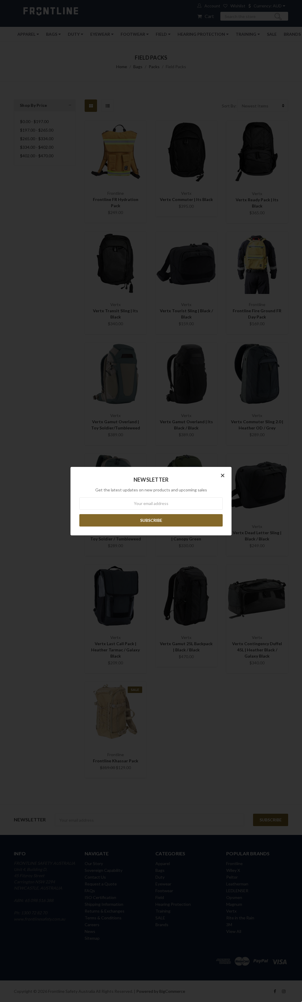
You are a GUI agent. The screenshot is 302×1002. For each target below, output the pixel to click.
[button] (222, 475)
